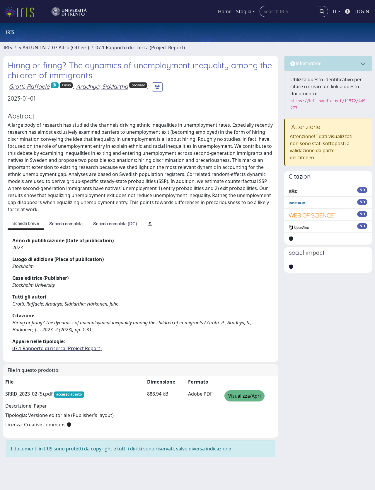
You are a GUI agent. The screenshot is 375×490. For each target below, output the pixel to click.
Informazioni (309, 63)
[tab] (150, 223)
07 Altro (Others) (70, 47)
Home (224, 11)
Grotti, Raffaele (29, 86)
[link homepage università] (69, 11)
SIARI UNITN (32, 47)
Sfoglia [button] (243, 11)
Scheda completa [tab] (66, 223)
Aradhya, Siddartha (102, 86)
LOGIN (361, 11)
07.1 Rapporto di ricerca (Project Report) (140, 47)
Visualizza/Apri (244, 396)
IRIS (8, 47)
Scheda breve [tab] (25, 223)
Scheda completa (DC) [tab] (115, 223)
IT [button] (335, 11)
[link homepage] (21, 11)
